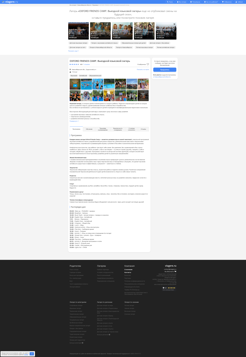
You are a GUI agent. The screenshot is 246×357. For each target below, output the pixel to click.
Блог (71, 281)
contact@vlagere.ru (170, 269)
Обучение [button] (89, 129)
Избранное (228, 2)
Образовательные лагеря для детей (134, 43)
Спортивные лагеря (76, 305)
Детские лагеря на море (105, 305)
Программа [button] (76, 129)
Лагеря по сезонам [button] (131, 302)
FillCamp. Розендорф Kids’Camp (164, 31)
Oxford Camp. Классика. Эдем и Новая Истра (77, 31)
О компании (128, 269)
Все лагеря (182, 2)
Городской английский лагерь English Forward (121, 31)
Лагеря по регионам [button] (104, 302)
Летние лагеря (129, 305)
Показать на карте (143, 69)
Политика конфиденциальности (134, 281)
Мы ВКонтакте (169, 271)
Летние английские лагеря (165, 47)
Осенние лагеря (129, 314)
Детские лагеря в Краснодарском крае (108, 312)
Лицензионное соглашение (105, 281)
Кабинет (240, 2)
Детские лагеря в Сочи (104, 326)
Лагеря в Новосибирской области (101, 47)
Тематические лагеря (77, 314)
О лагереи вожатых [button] (131, 129)
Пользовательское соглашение (134, 284)
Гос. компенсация (75, 278)
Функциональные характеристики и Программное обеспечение (135, 293)
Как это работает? (212, 2)
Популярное (196, 2)
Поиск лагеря (74, 269)
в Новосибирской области (161, 77)
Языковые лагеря (75, 308)
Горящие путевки (75, 272)
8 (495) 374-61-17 (135, 353)
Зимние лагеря (129, 308)
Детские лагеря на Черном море (107, 332)
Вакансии (127, 275)
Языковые (95, 5)
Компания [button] (129, 266)
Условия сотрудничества (105, 272)
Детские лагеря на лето (77, 47)
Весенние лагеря (129, 311)
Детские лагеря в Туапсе (105, 329)
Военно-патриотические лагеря (80, 325)
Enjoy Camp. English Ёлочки (144, 32)
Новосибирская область (84, 5)
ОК (32, 354)
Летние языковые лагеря (144, 47)
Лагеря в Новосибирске (124, 47)
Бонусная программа (76, 275)
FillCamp (94, 32)
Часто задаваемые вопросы (79, 284)
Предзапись (164, 70)
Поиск (171, 2)
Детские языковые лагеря (78, 43)
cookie (26, 354)
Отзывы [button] (143, 129)
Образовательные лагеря (78, 317)
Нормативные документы (105, 278)
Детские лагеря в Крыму (105, 315)
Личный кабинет (75, 287)
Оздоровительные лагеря (78, 331)
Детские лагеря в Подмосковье (107, 308)
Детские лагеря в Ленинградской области (108, 319)
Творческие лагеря (76, 311)
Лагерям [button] (101, 266)
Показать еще (72, 51)
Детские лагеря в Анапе (105, 323)
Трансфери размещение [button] (103, 129)
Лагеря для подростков (77, 340)
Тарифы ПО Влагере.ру (131, 289)
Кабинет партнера (103, 269)
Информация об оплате (132, 287)
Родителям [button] (75, 266)
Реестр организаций (103, 275)
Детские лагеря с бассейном (159, 43)
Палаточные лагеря (76, 337)
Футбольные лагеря (76, 322)
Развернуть (73, 121)
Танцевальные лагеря (77, 320)
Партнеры (127, 278)
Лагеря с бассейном (76, 328)
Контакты (127, 272)
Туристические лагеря (77, 334)
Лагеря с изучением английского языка (104, 43)
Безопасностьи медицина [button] (117, 129)
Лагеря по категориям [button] (78, 302)
